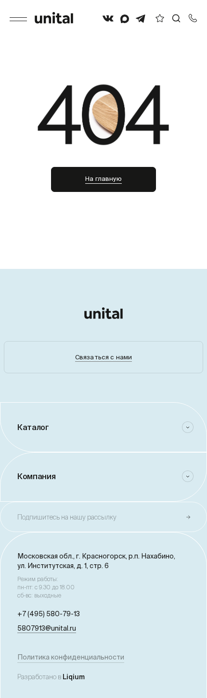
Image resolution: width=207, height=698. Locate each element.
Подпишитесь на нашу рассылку (66, 517)
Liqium (74, 677)
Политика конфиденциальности (70, 657)
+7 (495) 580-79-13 (48, 614)
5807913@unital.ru (46, 628)
